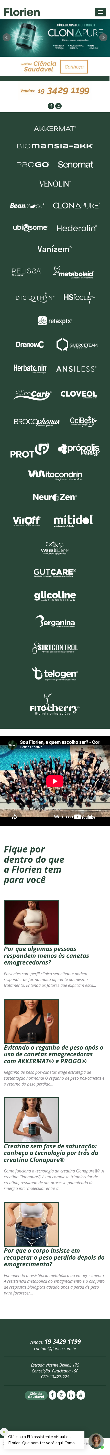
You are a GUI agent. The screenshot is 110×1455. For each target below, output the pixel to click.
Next (103, 37)
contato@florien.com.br (55, 1348)
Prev (7, 37)
